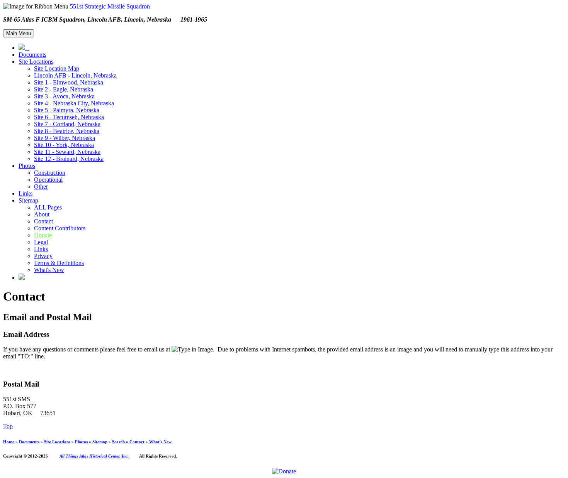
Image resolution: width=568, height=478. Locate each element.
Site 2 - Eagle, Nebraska (63, 89)
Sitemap (28, 200)
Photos (27, 165)
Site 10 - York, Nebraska (64, 145)
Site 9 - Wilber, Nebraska (64, 138)
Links (25, 193)
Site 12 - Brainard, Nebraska (69, 158)
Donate (43, 235)
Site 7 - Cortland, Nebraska (67, 124)
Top (8, 426)
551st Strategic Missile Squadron (109, 6)
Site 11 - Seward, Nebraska (67, 152)
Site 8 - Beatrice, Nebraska (66, 131)
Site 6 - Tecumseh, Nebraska (69, 117)
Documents (32, 54)
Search (118, 441)
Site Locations (36, 61)
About (41, 214)
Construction (49, 172)
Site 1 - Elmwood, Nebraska (68, 82)
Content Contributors (59, 228)
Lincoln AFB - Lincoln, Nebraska (75, 75)
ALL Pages (48, 207)
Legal (41, 242)
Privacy (43, 256)
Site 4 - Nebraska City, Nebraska (74, 103)
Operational (48, 179)
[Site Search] (22, 277)
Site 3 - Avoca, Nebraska (64, 96)
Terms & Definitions (59, 263)
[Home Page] (24, 47)
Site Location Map (56, 68)
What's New (49, 270)
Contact (43, 221)
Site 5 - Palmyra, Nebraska (66, 110)
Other (41, 186)
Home (8, 441)
